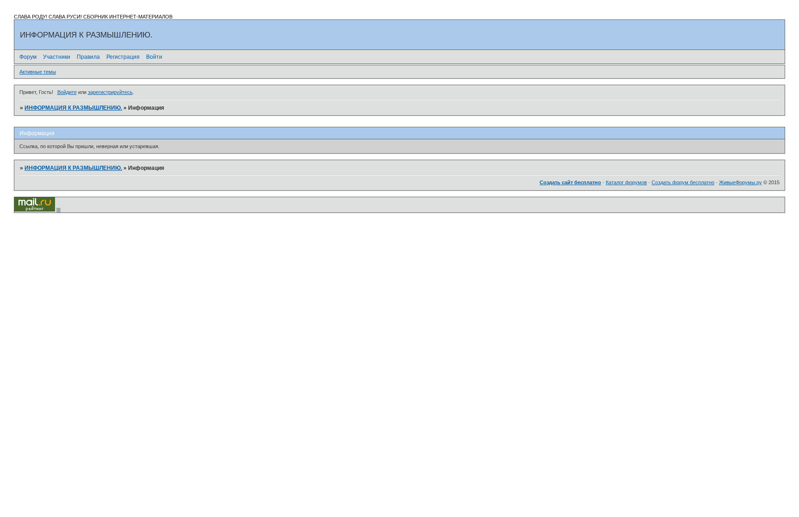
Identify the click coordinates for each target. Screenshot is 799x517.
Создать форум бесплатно (682, 182)
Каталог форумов (626, 182)
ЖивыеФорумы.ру (740, 182)
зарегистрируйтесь (110, 92)
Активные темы (37, 72)
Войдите (67, 92)
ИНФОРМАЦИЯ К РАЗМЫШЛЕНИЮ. (73, 108)
